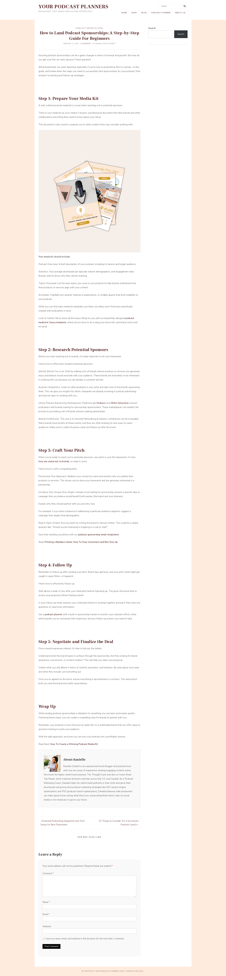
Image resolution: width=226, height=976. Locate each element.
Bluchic (139, 971)
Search (152, 28)
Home (124, 13)
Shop (134, 13)
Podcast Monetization (89, 28)
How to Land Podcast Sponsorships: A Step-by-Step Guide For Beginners (89, 35)
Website (47, 926)
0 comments (85, 44)
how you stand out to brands (53, 461)
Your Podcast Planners (73, 6)
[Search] (185, 6)
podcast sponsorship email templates (98, 534)
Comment (48, 873)
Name (46, 902)
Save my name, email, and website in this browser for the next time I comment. (85, 938)
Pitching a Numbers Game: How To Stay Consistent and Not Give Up (81, 542)
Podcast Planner (161, 13)
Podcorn (101, 403)
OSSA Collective (120, 403)
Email (46, 914)
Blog (144, 13)
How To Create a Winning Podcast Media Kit (74, 744)
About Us (180, 13)
